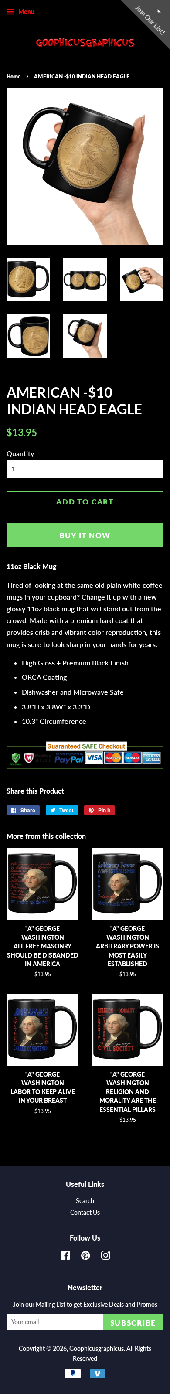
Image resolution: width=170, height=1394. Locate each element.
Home (13, 76)
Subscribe (133, 1322)
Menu (25, 11)
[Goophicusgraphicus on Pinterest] (85, 1257)
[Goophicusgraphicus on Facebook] (65, 1257)
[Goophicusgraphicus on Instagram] (105, 1257)
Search (85, 1200)
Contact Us (85, 1212)
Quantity (20, 453)
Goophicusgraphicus (96, 1348)
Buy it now (85, 535)
